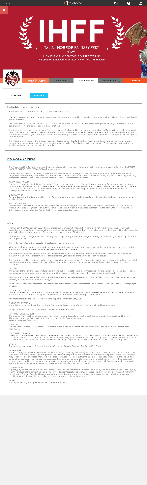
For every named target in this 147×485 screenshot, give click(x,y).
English (39, 95)
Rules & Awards (86, 80)
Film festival (61, 80)
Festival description (23, 107)
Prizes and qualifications (21, 159)
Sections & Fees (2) (110, 80)
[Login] (140, 3)
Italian (16, 95)
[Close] (4, 10)
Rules (10, 223)
